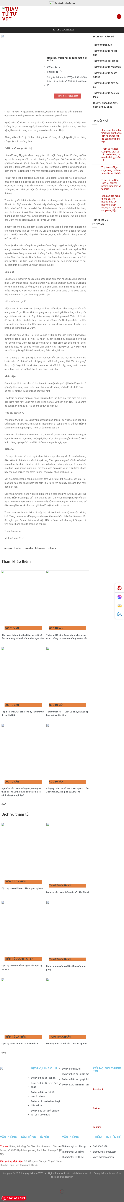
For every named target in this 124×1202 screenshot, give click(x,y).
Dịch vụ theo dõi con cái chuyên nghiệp (22, 888)
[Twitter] (97, 1101)
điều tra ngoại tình (64, 1177)
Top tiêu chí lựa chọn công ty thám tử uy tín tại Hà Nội (111, 170)
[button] (7, 548)
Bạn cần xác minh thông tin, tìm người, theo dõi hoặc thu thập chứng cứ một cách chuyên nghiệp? (22, 791)
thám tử (70, 1173)
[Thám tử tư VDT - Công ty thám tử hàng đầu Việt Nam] (14, 16)
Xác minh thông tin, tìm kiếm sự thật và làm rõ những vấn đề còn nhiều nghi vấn (111, 136)
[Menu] (119, 16)
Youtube (97, 1127)
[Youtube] (97, 1120)
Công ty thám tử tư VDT (59, 77)
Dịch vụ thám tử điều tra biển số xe (20, 1043)
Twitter (96, 1108)
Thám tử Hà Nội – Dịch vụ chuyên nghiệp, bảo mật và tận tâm (111, 184)
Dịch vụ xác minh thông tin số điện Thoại (67, 892)
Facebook (98, 1089)
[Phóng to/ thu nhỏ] (12, 1184)
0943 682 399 (16, 1198)
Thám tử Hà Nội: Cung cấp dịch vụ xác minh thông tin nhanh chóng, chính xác (111, 154)
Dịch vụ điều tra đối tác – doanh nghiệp (66, 1043)
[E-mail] (119, 605)
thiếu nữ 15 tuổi (67, 81)
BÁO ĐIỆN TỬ (54, 72)
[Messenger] (119, 597)
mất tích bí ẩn (79, 77)
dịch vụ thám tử (83, 1173)
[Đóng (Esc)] (3, 1184)
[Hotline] (119, 588)
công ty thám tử (101, 1173)
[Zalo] (119, 614)
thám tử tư (52, 81)
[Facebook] (97, 1083)
